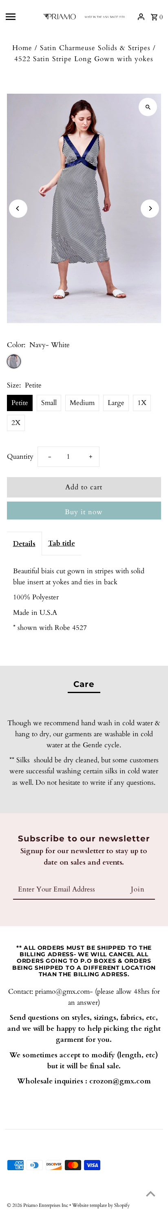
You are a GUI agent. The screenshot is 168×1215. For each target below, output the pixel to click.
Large (116, 402)
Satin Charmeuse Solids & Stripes (95, 48)
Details (24, 543)
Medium (82, 402)
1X (141, 402)
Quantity (20, 456)
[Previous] (18, 208)
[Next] (150, 208)
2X (15, 422)
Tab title (61, 543)
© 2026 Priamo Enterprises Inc (38, 1205)
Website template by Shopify (101, 1205)
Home (22, 48)
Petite (19, 402)
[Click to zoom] (148, 107)
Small (49, 402)
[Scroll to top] (150, 1193)
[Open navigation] (21, 17)
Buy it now (84, 512)
